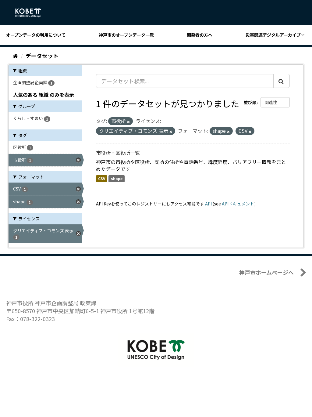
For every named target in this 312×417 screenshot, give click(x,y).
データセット (42, 56)
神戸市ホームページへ (266, 272)
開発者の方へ (199, 35)
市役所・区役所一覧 (118, 152)
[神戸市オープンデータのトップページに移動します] (31, 12)
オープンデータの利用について (36, 35)
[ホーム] (15, 56)
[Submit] (281, 81)
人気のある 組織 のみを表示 (43, 94)
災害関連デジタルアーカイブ (273, 35)
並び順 (250, 102)
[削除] (128, 121)
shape (116, 178)
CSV (101, 178)
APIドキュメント (238, 204)
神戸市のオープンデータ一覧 (126, 35)
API (208, 204)
